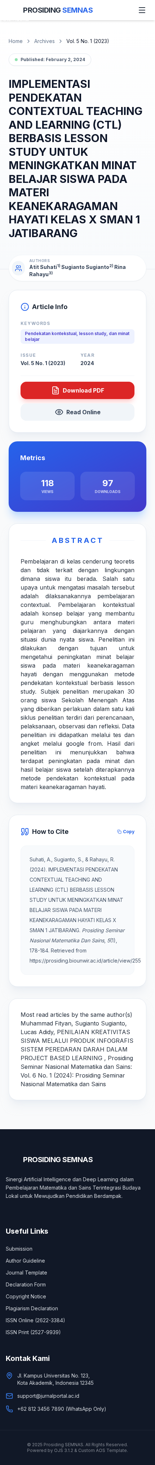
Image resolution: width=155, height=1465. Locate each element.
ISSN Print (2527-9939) (33, 1332)
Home (16, 41)
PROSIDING (58, 10)
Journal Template (26, 1272)
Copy (128, 831)
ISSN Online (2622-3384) (35, 1320)
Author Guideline (25, 1261)
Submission (19, 1249)
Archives (44, 41)
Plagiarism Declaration (32, 1308)
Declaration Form (26, 1284)
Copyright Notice (26, 1296)
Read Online (83, 412)
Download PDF (83, 390)
